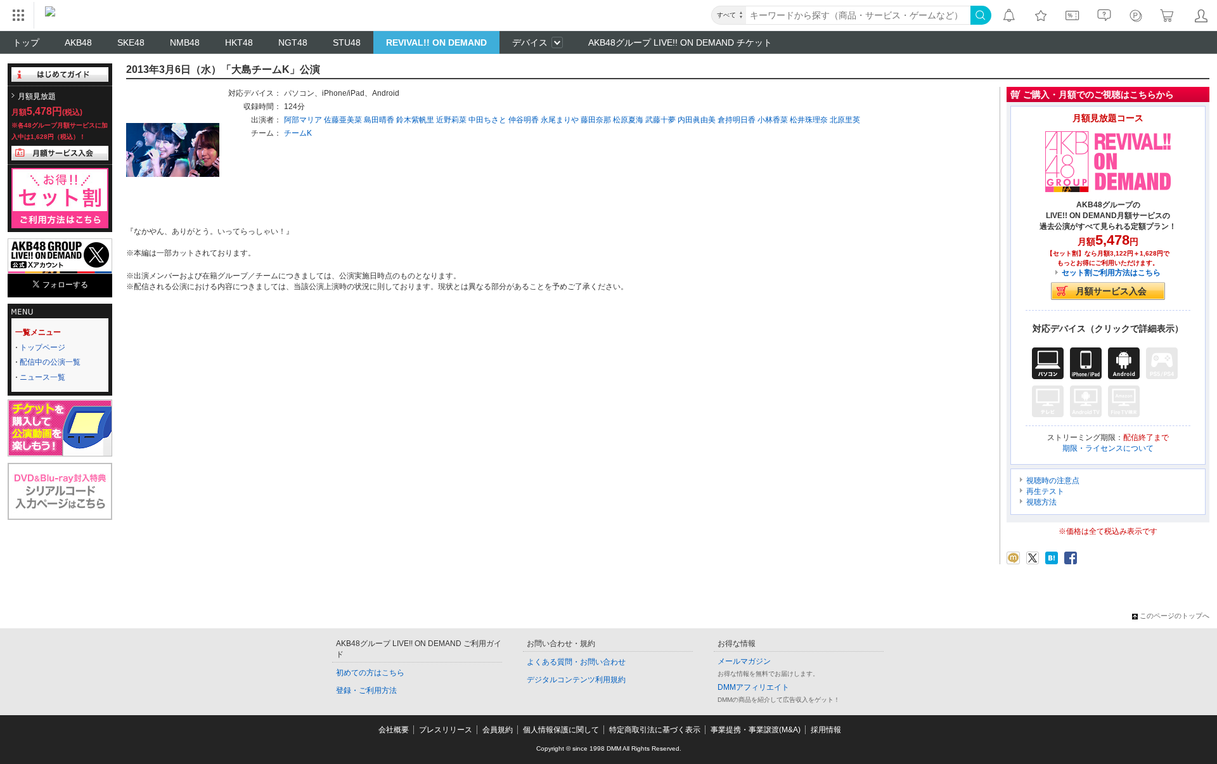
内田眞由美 (697, 119)
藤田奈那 (596, 119)
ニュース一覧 (42, 377)
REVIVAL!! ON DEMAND (436, 42)
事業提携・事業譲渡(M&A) (756, 729)
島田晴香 (379, 119)
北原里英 (845, 119)
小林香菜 (772, 119)
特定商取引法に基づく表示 (654, 729)
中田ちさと (487, 119)
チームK (298, 133)
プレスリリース (445, 729)
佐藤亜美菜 (343, 119)
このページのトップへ (1174, 615)
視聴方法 (1041, 502)
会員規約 (497, 729)
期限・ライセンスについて (1108, 448)
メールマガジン (744, 661)
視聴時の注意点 (1052, 480)
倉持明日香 (737, 119)
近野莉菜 (451, 119)
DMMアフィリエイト (753, 687)
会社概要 (393, 729)
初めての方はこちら (370, 672)
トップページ (42, 347)
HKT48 (239, 42)
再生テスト (1045, 491)
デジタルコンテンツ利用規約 (576, 679)
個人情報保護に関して (561, 729)
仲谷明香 (523, 119)
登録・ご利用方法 (366, 690)
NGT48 (292, 42)
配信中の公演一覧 (50, 362)
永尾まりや (560, 119)
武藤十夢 (660, 119)
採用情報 (826, 729)
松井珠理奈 (809, 119)
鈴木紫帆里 (415, 119)
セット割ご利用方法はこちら (1111, 272)
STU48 (347, 42)
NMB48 (185, 42)
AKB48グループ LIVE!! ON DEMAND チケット (680, 42)
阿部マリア (303, 119)
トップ (26, 42)
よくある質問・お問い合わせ (576, 661)
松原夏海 (628, 119)
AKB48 (78, 42)
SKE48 (131, 42)
